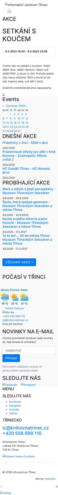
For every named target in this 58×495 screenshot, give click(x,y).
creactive (50, 478)
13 (4, 122)
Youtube (14, 409)
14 (7, 122)
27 (4, 131)
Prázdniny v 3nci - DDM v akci (25, 143)
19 (26, 122)
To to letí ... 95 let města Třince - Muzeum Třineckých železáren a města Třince (27, 239)
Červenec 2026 (15, 105)
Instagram (15, 405)
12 (26, 118)
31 (19, 131)
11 (22, 118)
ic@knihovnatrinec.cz (15, 320)
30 (15, 131)
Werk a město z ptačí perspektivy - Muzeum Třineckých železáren (28, 191)
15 (11, 122)
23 (15, 126)
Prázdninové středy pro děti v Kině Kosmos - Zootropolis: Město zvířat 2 (29, 155)
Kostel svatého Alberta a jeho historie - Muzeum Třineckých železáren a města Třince (25, 223)
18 (22, 122)
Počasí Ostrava (14, 308)
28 (7, 131)
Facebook (15, 401)
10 (19, 118)
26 (27, 126)
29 (11, 131)
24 (19, 126)
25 (23, 126)
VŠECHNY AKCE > (19, 262)
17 (19, 122)
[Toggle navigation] (9, 11)
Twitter (13, 413)
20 (4, 126)
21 (7, 126)
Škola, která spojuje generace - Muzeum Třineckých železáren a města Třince (27, 206)
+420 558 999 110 (13, 316)
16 (15, 122)
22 (11, 126)
